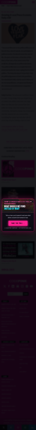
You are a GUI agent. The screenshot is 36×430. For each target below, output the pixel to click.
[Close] (31, 201)
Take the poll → (18, 223)
